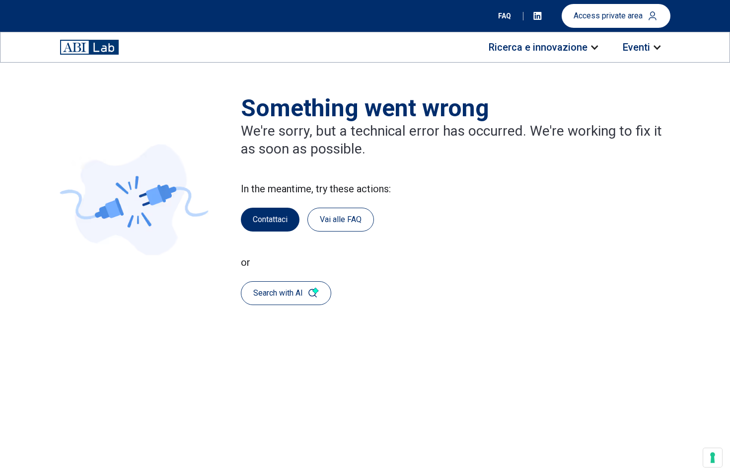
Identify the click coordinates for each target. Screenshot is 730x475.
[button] (543, 47)
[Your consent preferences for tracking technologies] (712, 457)
